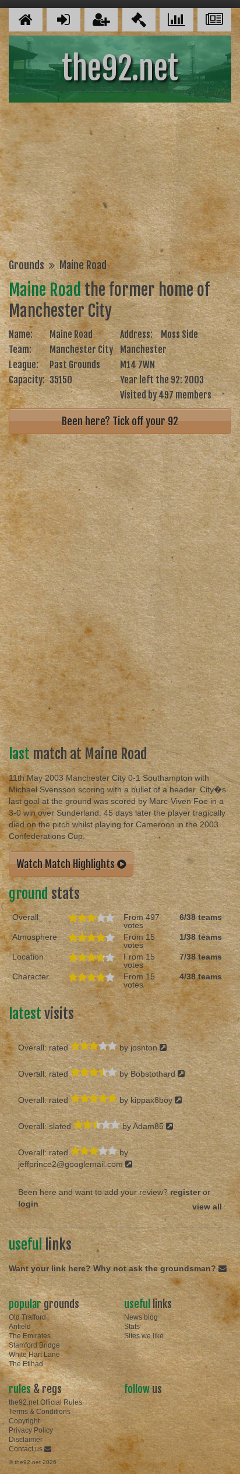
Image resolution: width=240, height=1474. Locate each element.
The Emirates (30, 1336)
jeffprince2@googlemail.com (71, 1164)
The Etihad (26, 1364)
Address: (136, 334)
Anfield (20, 1327)
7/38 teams (200, 956)
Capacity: (27, 380)
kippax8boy (152, 1100)
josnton (145, 1047)
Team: (20, 349)
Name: (21, 334)
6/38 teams (200, 917)
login (28, 1203)
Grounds (26, 265)
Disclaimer (26, 1440)
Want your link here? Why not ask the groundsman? (113, 1268)
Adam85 (149, 1126)
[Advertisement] (120, 183)
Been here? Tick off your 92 (120, 421)
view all (207, 1206)
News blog (141, 1317)
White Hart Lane (34, 1354)
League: (23, 365)
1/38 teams (200, 936)
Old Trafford (27, 1317)
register (185, 1192)
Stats (132, 1327)
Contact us (26, 1449)
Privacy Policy (31, 1430)
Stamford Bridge (34, 1345)
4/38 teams (200, 976)
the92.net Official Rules (45, 1402)
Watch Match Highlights (66, 864)
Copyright (24, 1421)
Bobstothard (154, 1073)
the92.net (120, 68)
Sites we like (144, 1336)
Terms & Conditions (39, 1412)
